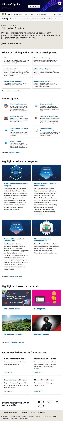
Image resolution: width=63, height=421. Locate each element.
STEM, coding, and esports (42, 69)
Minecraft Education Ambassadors (42, 240)
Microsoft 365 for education (49, 116)
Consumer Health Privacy (50, 416)
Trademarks (13, 418)
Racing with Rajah (41, 334)
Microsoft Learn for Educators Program (16, 185)
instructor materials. (17, 342)
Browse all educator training (11, 43)
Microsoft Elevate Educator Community (45, 185)
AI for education (9, 58)
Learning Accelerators (11, 69)
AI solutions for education (18, 104)
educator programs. (15, 276)
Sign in (59, 14)
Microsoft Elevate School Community (14, 240)
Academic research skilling (42, 81)
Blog (23, 416)
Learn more (7, 372)
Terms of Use (4, 418)
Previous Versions (15, 416)
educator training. (15, 91)
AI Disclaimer (5, 416)
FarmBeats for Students (13, 334)
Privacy (38, 416)
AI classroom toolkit (12, 309)
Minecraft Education (16, 116)
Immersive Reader (46, 128)
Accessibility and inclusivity (13, 81)
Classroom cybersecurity (42, 58)
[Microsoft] (3, 14)
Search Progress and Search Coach (19, 129)
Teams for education (46, 104)
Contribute (31, 416)
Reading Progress (15, 141)
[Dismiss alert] (59, 3)
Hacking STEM (40, 309)
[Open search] (55, 14)
